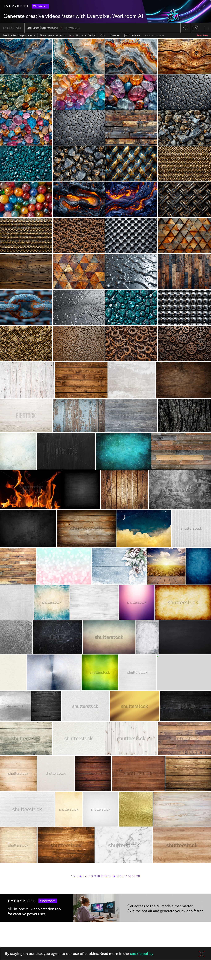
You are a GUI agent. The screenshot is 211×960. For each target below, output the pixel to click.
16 (121, 876)
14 (113, 876)
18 (129, 876)
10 (98, 876)
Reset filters (202, 35)
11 (102, 876)
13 (109, 876)
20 (138, 876)
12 (105, 876)
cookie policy (141, 954)
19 (133, 876)
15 (117, 876)
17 (125, 876)
